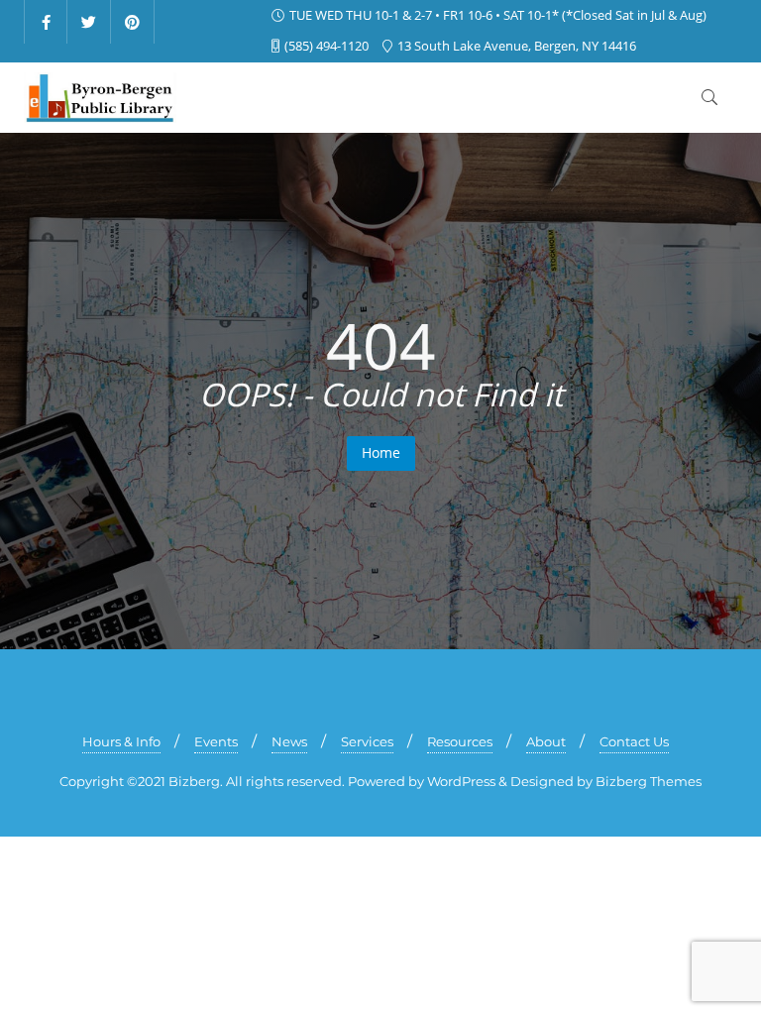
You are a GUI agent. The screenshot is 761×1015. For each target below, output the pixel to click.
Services (367, 741)
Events (216, 741)
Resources (459, 741)
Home (381, 452)
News (289, 741)
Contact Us (634, 741)
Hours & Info (121, 741)
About (546, 741)
